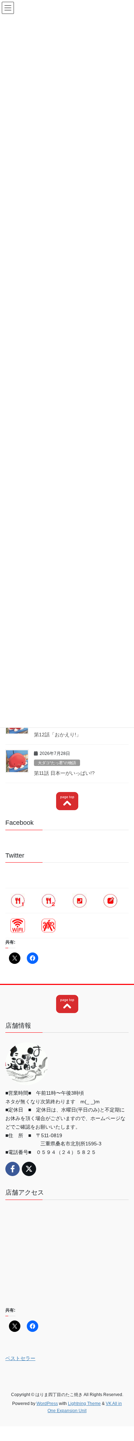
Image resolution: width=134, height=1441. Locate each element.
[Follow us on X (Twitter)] (29, 1169)
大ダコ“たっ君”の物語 (57, 763)
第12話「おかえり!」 (57, 734)
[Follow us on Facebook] (12, 1169)
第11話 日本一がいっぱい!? (64, 773)
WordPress (47, 1403)
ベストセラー (20, 1358)
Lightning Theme (84, 1403)
